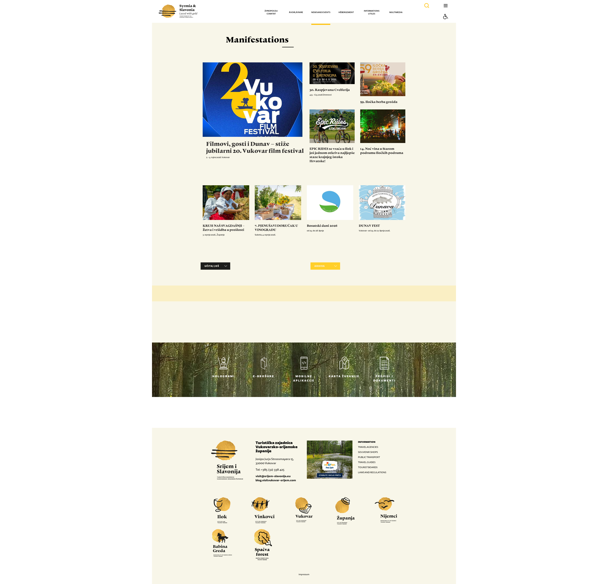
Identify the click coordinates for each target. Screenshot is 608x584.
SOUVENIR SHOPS (368, 452)
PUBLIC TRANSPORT (369, 457)
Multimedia (395, 12)
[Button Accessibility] (445, 22)
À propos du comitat (271, 12)
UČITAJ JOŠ (212, 266)
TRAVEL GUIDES (366, 462)
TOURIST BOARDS (367, 467)
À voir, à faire (296, 12)
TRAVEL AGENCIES (368, 446)
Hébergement (346, 12)
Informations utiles (371, 12)
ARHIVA (319, 266)
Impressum (304, 574)
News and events (320, 12)
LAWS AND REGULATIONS (372, 472)
